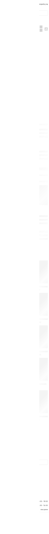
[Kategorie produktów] (41, 27)
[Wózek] (46, 29)
